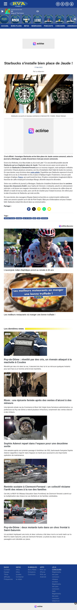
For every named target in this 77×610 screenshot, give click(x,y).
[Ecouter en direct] (63, 4)
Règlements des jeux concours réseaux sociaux (56, 577)
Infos (26, 26)
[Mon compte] (72, 4)
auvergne (19, 218)
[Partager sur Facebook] (28, 210)
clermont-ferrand (9, 218)
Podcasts (48, 26)
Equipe (6, 572)
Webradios (36, 26)
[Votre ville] (58, 4)
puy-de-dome (27, 218)
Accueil (5, 26)
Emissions (31, 572)
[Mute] (37, 11)
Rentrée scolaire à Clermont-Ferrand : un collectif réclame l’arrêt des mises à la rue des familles (37, 488)
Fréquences (8, 579)
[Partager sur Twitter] (33, 210)
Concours (60, 26)
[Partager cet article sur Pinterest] (38, 210)
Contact (7, 570)
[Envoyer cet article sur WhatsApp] (43, 210)
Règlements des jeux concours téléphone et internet (56, 598)
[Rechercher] (67, 4)
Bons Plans (16, 26)
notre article (35, 172)
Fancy (20, 177)
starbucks (45, 218)
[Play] (3, 11)
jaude (34, 218)
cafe (38, 218)
